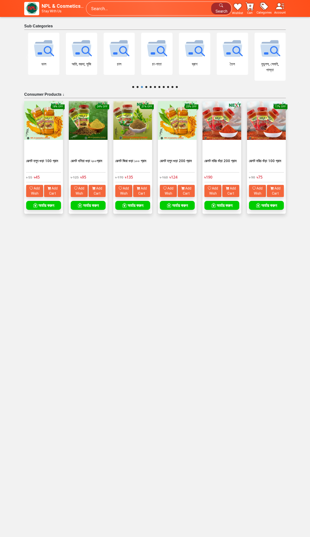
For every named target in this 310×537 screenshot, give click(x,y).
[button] (264, 8)
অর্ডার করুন (46, 205)
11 (177, 87)
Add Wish (35, 190)
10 (172, 87)
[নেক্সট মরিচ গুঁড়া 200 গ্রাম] (221, 129)
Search (221, 11)
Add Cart (53, 190)
